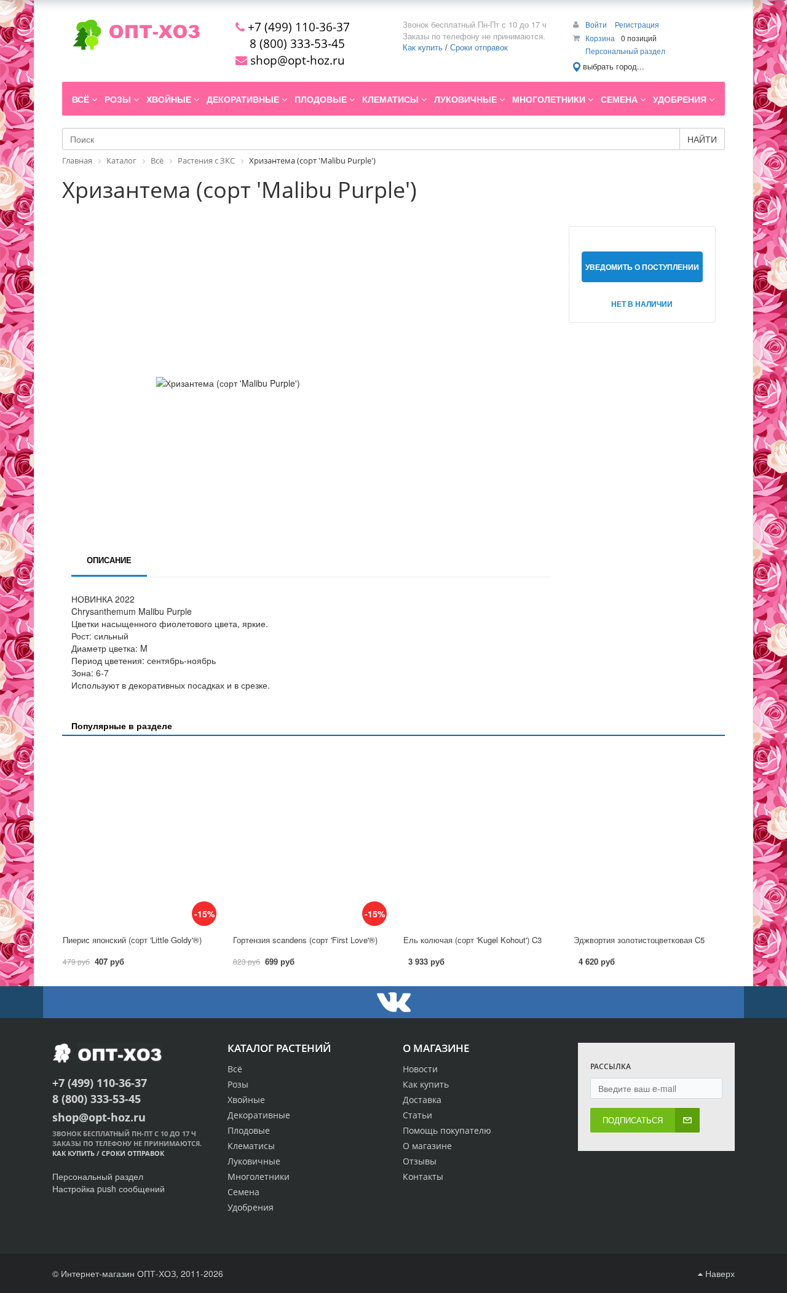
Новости (420, 1069)
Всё (234, 1069)
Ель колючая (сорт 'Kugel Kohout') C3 (472, 940)
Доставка (422, 1099)
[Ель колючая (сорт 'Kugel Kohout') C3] (478, 836)
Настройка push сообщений (108, 1188)
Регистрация (637, 24)
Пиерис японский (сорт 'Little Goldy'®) (132, 940)
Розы (237, 1084)
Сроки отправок (479, 47)
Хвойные (246, 1099)
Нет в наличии (642, 303)
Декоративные (258, 1115)
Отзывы (420, 1161)
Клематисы (251, 1146)
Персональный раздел (625, 50)
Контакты (423, 1176)
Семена (243, 1192)
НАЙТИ (702, 139)
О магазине (427, 1146)
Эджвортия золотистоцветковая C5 (639, 940)
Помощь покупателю (447, 1130)
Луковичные (253, 1161)
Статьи (417, 1115)
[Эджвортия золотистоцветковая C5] (649, 836)
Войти (597, 24)
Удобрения (250, 1207)
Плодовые (248, 1130)
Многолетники (258, 1176)
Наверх (719, 1273)
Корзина (600, 38)
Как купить (423, 47)
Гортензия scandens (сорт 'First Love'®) (305, 940)
